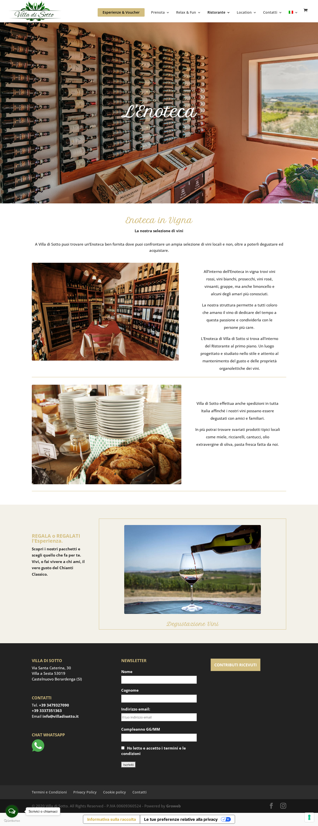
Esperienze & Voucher (121, 12)
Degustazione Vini (192, 624)
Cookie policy (114, 792)
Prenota (158, 13)
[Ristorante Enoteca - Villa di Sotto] (105, 359)
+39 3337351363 (47, 710)
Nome (126, 671)
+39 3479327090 (54, 705)
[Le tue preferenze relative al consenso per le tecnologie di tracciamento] (309, 817)
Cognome (130, 690)
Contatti (270, 13)
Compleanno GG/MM (140, 729)
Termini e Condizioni (49, 792)
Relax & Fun (186, 13)
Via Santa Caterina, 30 (51, 667)
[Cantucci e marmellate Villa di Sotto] (106, 482)
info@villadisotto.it (60, 716)
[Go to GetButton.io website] (12, 821)
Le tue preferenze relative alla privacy (181, 819)
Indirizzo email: (135, 709)
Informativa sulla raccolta (111, 819)
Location (244, 13)
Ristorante (216, 13)
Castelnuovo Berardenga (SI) (57, 678)
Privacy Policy (85, 792)
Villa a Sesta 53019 (48, 673)
